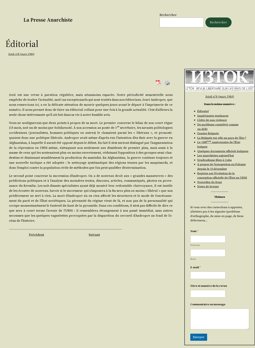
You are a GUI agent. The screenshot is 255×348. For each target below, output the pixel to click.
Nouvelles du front (209, 182)
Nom (193, 258)
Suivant (94, 234)
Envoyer (199, 337)
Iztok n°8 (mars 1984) (21, 54)
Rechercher (168, 15)
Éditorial (203, 111)
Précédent (36, 234)
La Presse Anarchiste (48, 19)
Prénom (195, 245)
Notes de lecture (208, 186)
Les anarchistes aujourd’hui (215, 155)
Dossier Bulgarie (208, 133)
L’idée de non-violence (212, 120)
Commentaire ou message (207, 304)
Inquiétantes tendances (212, 115)
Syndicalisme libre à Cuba (214, 160)
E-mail (195, 267)
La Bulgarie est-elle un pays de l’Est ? (221, 138)
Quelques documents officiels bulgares (222, 151)
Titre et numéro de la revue (208, 285)
